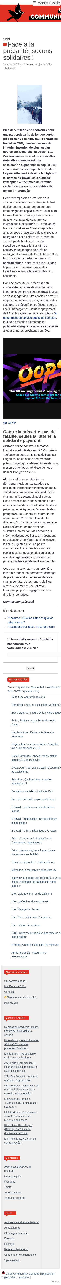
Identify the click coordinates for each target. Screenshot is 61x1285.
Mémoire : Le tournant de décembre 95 (33, 870)
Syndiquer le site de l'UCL (22, 997)
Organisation (8, 1277)
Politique (9, 1244)
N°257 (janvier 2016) (27, 691)
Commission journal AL (37, 64)
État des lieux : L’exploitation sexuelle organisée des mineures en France (20, 1116)
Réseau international (16, 1249)
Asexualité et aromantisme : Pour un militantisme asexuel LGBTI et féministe (21, 1067)
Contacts (9, 991)
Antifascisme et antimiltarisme (21, 1222)
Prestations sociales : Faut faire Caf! (31, 626)
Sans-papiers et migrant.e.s (20, 1254)
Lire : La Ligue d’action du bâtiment (31, 893)
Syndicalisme (12, 1260)
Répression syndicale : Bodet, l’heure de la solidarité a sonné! (21, 1031)
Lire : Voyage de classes (25, 909)
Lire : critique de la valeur (25, 925)
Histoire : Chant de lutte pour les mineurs (34, 944)
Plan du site (11, 1002)
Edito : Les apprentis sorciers (28, 697)
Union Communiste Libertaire (22, 1273)
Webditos (9, 1181)
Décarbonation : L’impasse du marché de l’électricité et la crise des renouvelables (21, 1089)
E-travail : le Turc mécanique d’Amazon (34, 830)
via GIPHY (10, 422)
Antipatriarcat (12, 1227)
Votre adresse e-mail (22, 648)
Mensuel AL (37, 687)
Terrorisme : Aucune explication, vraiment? (36, 704)
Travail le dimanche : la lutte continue (32, 862)
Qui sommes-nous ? (15, 981)
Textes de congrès (14, 1197)
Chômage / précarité (16, 1233)
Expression (22, 687)
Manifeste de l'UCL (15, 986)
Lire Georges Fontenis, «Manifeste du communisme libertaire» (20, 1102)
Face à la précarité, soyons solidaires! (33, 799)
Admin (56, 1281)
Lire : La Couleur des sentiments (30, 901)
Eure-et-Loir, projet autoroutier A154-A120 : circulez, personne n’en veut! (21, 1044)
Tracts (7, 1187)
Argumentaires (12, 1192)
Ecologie (9, 1238)
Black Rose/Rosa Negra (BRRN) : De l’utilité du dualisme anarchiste (18, 1129)
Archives (24, 1277)
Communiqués (12, 1176)
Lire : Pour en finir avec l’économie (31, 917)
